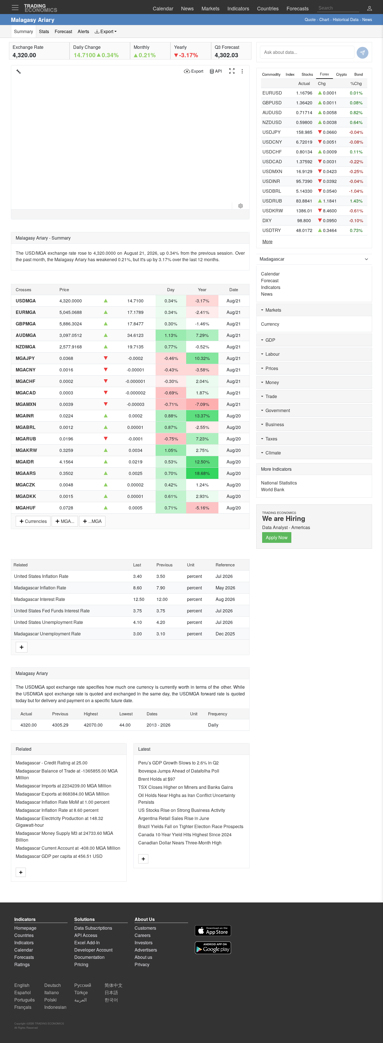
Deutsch (52, 985)
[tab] (105, 31)
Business (273, 424)
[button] (369, 9)
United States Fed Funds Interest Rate (52, 610)
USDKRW (272, 210)
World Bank (272, 489)
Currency (270, 324)
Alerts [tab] (83, 31)
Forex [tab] (324, 74)
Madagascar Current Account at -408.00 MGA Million (68, 848)
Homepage (25, 928)
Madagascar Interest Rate (39, 599)
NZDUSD (272, 122)
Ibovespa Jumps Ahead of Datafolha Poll (178, 771)
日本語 (111, 992)
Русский (82, 985)
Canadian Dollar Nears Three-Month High (180, 842)
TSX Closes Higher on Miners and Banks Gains (185, 787)
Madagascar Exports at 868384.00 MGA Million (62, 794)
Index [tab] (290, 74)
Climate (272, 452)
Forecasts (24, 957)
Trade (270, 396)
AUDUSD (272, 112)
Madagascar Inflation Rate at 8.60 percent (57, 810)
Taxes (270, 438)
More (267, 241)
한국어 (111, 999)
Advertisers (146, 949)
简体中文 (114, 985)
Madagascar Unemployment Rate (47, 633)
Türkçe (81, 992)
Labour (271, 354)
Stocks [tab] (307, 74)
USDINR (271, 181)
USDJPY (271, 132)
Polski (50, 999)
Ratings (22, 964)
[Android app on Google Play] (213, 948)
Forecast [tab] (63, 31)
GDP (269, 340)
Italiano (51, 992)
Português (24, 999)
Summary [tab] (23, 31)
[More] (21, 646)
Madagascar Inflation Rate (40, 587)
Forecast (269, 280)
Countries (24, 935)
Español (22, 992)
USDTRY (271, 230)
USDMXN (272, 171)
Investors (144, 942)
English (21, 985)
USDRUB (272, 200)
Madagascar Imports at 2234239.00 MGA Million (63, 785)
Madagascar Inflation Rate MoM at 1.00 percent (62, 802)
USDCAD (272, 161)
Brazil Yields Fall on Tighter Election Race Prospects (190, 826)
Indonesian (55, 1007)
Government (276, 410)
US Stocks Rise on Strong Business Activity (181, 810)
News (267, 294)
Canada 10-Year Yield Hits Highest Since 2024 (185, 834)
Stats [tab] (44, 31)
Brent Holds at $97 (156, 779)
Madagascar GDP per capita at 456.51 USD (59, 856)
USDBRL (271, 191)
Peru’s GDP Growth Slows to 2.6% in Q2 (178, 762)
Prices (270, 368)
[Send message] (362, 53)
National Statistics (279, 482)
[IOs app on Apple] (213, 931)
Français (22, 1007)
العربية (80, 999)
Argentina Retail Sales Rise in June (173, 818)
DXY (267, 220)
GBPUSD (272, 102)
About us (143, 957)
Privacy (142, 964)
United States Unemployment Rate (48, 622)
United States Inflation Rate (41, 576)
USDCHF (272, 151)
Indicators (270, 287)
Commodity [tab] (271, 74)
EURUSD (272, 92)
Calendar (270, 273)
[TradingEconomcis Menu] (17, 7)
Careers (143, 935)
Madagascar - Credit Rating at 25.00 (51, 762)
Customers (145, 928)
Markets (272, 310)
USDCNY (272, 142)
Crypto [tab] (341, 74)
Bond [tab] (358, 74)
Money (271, 382)
